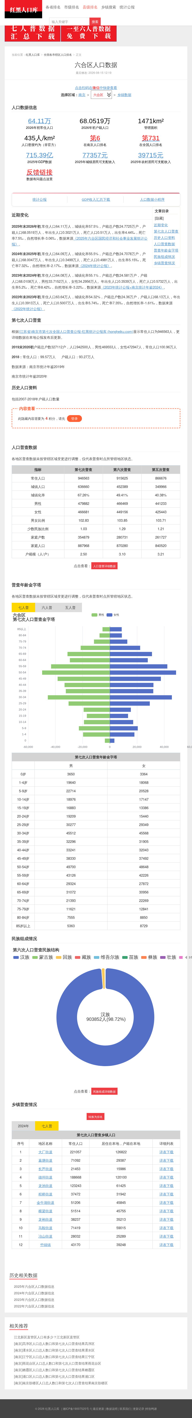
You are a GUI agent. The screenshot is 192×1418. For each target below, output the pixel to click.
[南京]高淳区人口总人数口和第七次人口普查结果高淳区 (54, 1343)
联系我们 (125, 1409)
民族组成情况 (164, 256)
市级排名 (71, 7)
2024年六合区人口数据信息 (34, 1293)
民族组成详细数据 (104, 1091)
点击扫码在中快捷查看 (96, 87)
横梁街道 (45, 1210)
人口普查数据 (164, 243)
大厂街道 (45, 1151)
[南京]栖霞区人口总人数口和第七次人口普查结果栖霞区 (54, 1369)
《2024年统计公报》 (95, 265)
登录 (74, 418)
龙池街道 (45, 1185)
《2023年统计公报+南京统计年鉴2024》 (132, 287)
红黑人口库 (23, 9)
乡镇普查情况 (164, 262)
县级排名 (90, 7)
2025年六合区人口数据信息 (34, 1286)
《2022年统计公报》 (28, 308)
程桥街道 (45, 1193)
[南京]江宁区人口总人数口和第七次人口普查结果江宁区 (54, 1356)
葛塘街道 (45, 1160)
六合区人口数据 (96, 64)
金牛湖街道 (45, 1202)
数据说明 (112, 1409)
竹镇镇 (45, 1244)
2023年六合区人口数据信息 (34, 1299)
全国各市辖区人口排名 (58, 54)
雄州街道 (45, 1177)
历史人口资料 (164, 237)
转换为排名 (96, 1117)
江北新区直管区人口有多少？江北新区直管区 (47, 1337)
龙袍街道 (45, 1219)
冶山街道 (45, 1236)
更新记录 (138, 1409)
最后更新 (98, 1409)
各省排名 (53, 7)
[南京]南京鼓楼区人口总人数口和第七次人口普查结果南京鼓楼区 (61, 1383)
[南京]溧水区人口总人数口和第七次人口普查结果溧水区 (54, 1350)
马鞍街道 (45, 1227)
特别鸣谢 (151, 1409)
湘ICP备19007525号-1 (77, 1409)
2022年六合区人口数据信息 (34, 1306)
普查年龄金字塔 (166, 250)
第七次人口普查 (166, 231)
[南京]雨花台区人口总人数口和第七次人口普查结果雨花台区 (57, 1363)
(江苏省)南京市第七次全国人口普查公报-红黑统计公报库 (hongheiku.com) (76, 331)
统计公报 (127, 7)
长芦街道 (45, 1168)
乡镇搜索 (108, 7)
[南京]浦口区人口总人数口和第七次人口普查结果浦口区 (54, 1376)
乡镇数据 (124, 94)
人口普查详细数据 (104, 566)
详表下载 (166, 1151)
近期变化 (161, 224)
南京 (81, 94)
